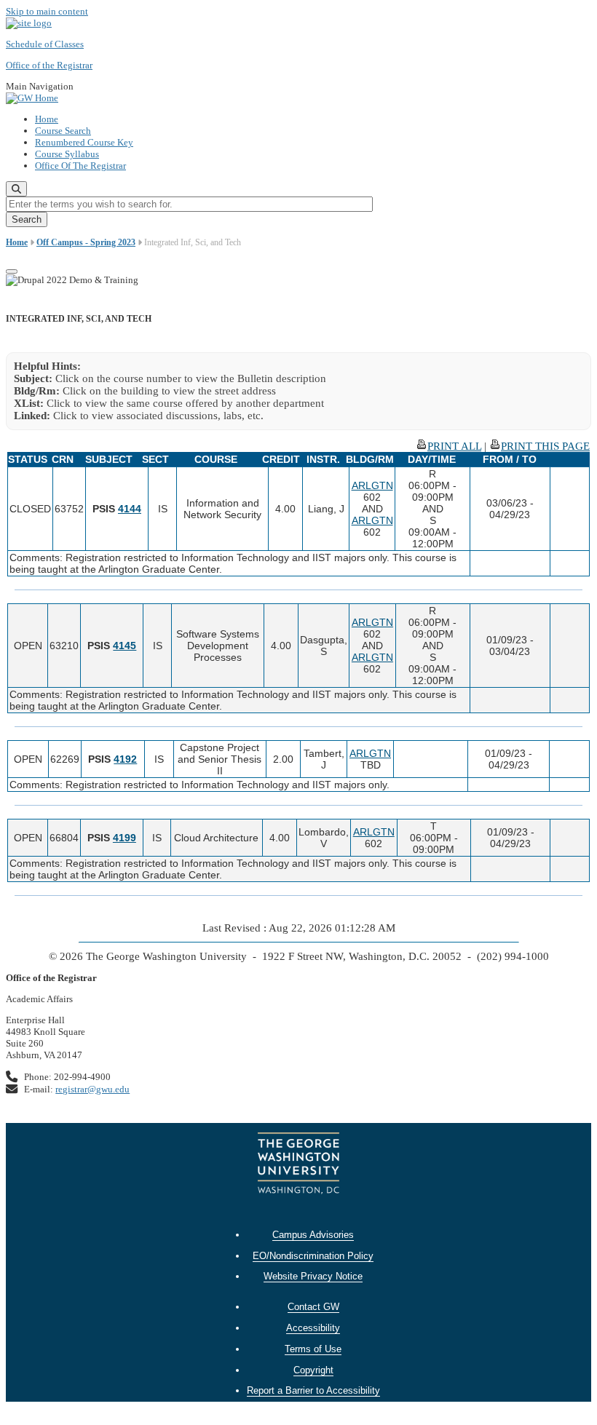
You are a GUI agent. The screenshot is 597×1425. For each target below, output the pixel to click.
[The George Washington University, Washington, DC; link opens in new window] (298, 1164)
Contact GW (313, 1306)
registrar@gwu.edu (92, 1089)
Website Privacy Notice (313, 1276)
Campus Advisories (313, 1234)
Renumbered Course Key (84, 142)
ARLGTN (372, 485)
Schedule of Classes (45, 44)
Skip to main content (47, 11)
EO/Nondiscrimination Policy (313, 1255)
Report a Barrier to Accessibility (313, 1390)
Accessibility (313, 1327)
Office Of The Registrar (80, 165)
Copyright (313, 1370)
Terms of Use (313, 1348)
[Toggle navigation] (11, 271)
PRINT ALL (454, 446)
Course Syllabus (67, 153)
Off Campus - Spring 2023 (85, 242)
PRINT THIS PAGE (545, 446)
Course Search (63, 130)
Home (46, 119)
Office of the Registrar (49, 65)
